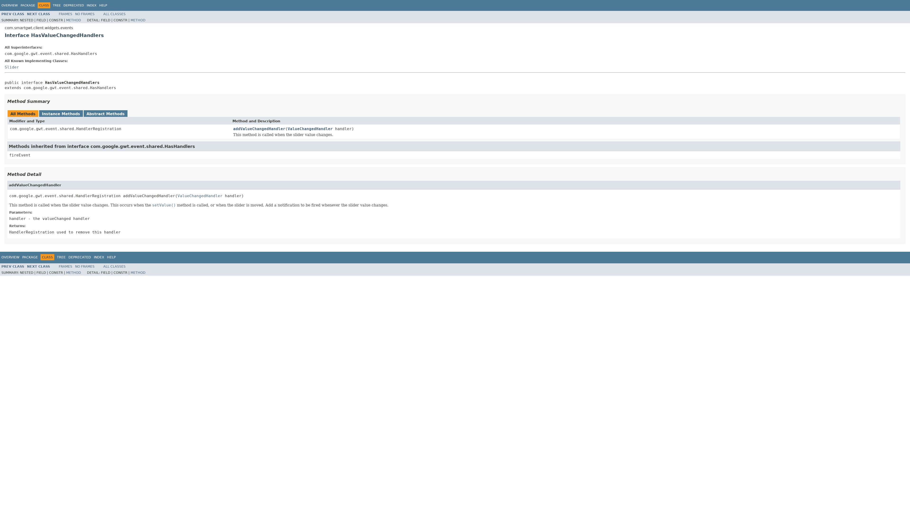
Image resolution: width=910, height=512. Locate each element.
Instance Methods (61, 114)
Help (103, 5)
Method (73, 20)
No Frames (85, 14)
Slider (12, 67)
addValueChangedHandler (259, 129)
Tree (57, 5)
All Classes (114, 14)
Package (28, 5)
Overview (9, 5)
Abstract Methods (105, 114)
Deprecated (74, 5)
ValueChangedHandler (310, 129)
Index (91, 5)
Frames (65, 14)
